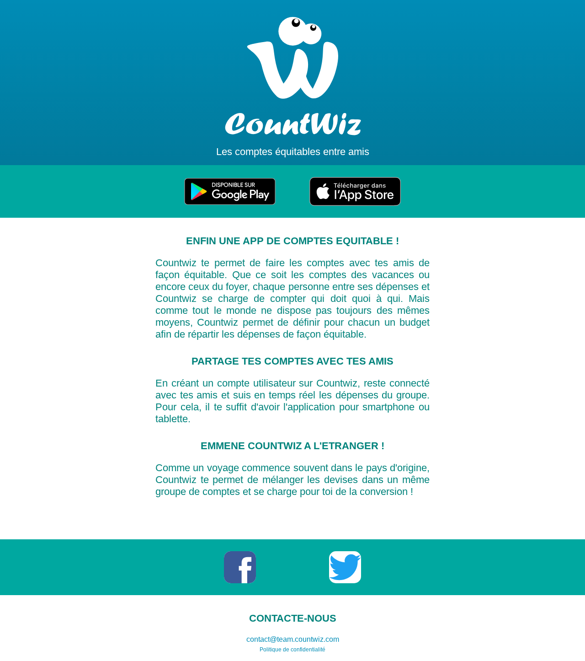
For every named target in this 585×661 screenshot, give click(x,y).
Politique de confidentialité (292, 649)
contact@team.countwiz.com (292, 639)
